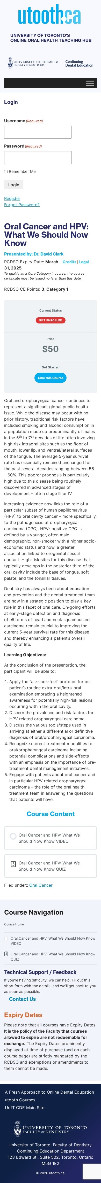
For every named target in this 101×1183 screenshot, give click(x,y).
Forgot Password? (22, 204)
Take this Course (50, 378)
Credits (69, 262)
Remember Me (22, 171)
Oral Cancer (41, 885)
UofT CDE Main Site (24, 1107)
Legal (84, 262)
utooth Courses (20, 1099)
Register (12, 198)
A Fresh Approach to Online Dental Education (49, 1092)
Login (13, 184)
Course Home (14, 924)
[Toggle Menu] (90, 83)
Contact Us (22, 999)
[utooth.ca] (49, 22)
